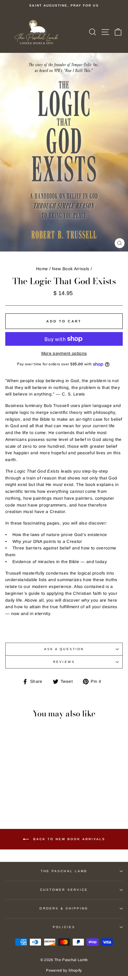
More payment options (64, 353)
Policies (64, 927)
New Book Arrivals (70, 268)
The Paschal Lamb (64, 871)
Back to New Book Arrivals (68, 838)
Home (42, 268)
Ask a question (64, 649)
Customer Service (64, 889)
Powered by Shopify (64, 970)
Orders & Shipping (63, 908)
